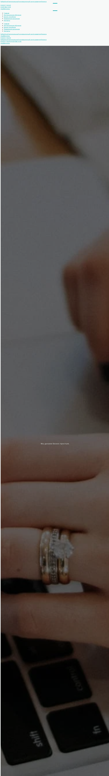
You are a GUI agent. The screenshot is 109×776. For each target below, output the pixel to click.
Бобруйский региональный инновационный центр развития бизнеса (24, 1)
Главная (6, 13)
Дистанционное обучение (12, 15)
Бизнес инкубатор (10, 17)
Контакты (7, 20)
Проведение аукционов (12, 19)
